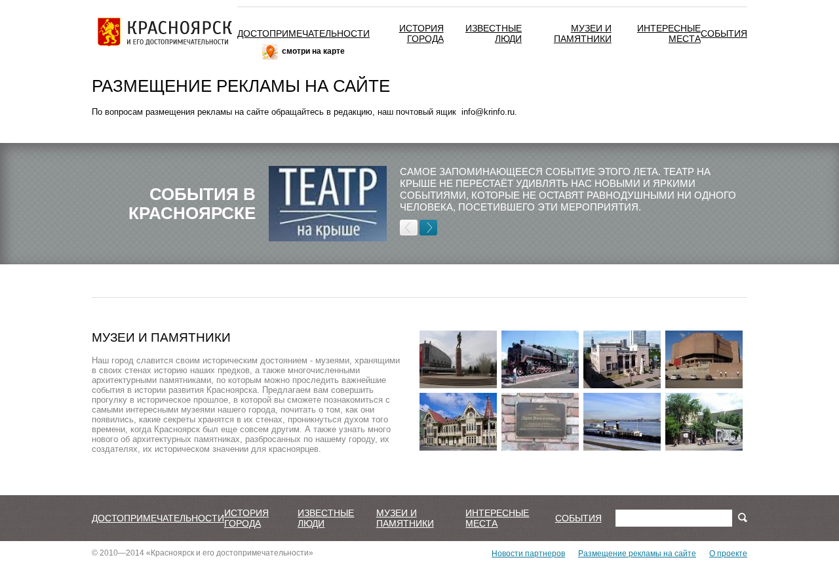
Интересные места (669, 33)
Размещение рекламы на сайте (637, 553)
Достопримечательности (303, 33)
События (724, 33)
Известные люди (326, 518)
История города (421, 33)
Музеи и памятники (583, 33)
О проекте (728, 553)
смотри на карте (313, 51)
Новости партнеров (528, 553)
